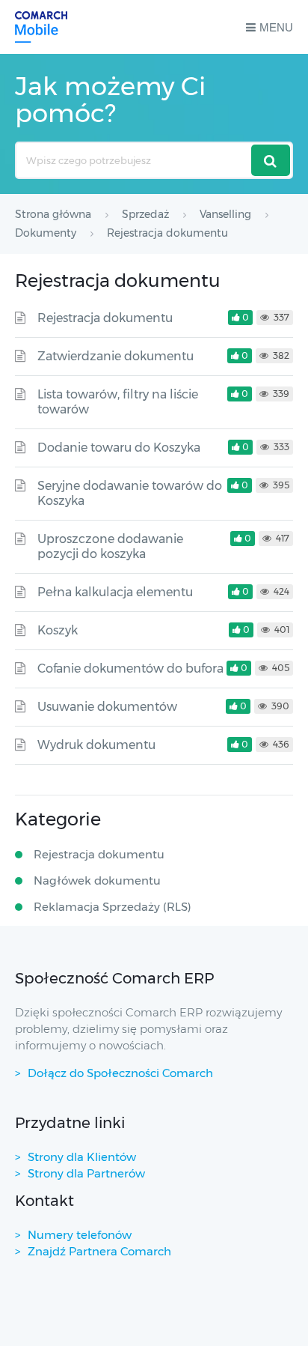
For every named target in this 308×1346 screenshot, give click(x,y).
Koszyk (57, 630)
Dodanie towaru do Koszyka (118, 447)
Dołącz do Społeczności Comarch (120, 1073)
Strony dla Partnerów (86, 1173)
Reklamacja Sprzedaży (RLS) (112, 907)
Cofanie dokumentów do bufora (130, 668)
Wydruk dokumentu (96, 745)
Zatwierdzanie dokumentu (115, 356)
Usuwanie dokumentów (107, 707)
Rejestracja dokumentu (105, 318)
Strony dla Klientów (82, 1157)
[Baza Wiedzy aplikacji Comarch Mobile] (41, 27)
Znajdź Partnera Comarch (99, 1251)
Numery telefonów (80, 1235)
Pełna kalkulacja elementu (115, 592)
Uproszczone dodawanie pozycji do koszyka (110, 546)
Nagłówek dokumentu (97, 880)
